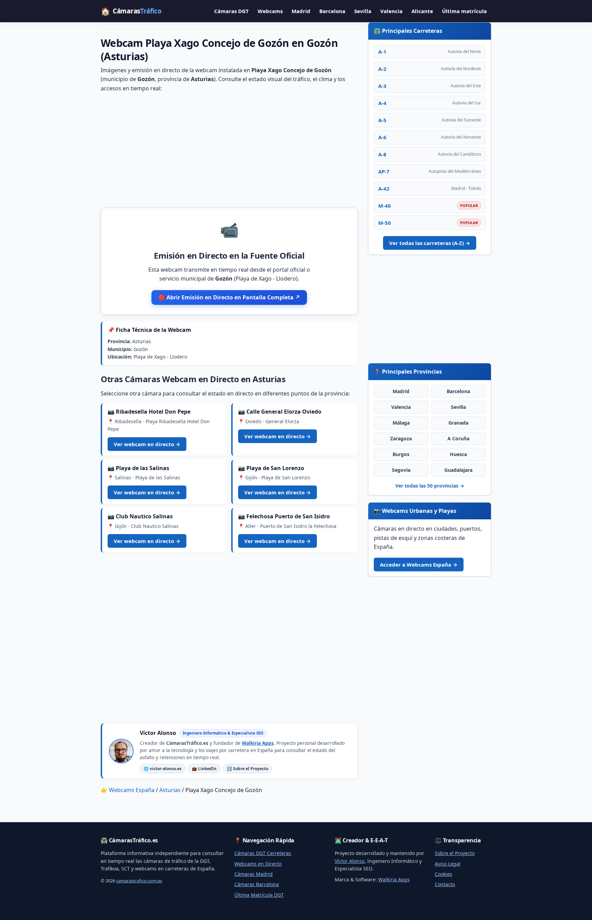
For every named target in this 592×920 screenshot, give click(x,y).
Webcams (270, 11)
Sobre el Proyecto (454, 853)
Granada (458, 422)
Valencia (391, 11)
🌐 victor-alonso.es (163, 769)
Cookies (443, 874)
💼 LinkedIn (204, 769)
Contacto (445, 884)
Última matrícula (464, 11)
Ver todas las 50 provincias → (429, 485)
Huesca (458, 454)
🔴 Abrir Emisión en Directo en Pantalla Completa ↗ (229, 297)
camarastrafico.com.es (139, 881)
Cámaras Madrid (253, 874)
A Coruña (458, 438)
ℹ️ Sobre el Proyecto (247, 769)
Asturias (170, 790)
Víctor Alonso (350, 861)
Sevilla (362, 11)
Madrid (301, 11)
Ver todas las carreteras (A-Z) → (429, 242)
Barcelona (332, 11)
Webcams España (132, 790)
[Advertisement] (229, 149)
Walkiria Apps (258, 743)
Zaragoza (401, 438)
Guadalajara (458, 470)
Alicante (422, 11)
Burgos (401, 454)
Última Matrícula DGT (259, 895)
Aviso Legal (447, 863)
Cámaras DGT (231, 11)
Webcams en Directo (258, 863)
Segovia (401, 470)
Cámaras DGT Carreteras (262, 853)
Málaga (401, 422)
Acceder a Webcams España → (418, 564)
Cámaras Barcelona (256, 884)
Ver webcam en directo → (147, 444)
